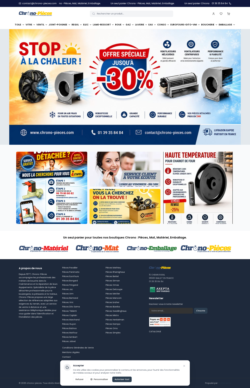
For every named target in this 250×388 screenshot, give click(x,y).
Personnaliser (101, 379)
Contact (66, 356)
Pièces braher (112, 302)
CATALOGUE (155, 331)
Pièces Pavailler (70, 267)
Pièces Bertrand (70, 298)
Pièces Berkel (112, 276)
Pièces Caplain (69, 315)
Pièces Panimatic (71, 272)
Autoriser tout (122, 379)
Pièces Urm (67, 293)
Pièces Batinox (69, 328)
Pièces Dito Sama (71, 306)
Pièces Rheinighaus (115, 272)
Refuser (80, 379)
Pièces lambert (69, 337)
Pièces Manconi (113, 298)
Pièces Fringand (70, 285)
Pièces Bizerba (113, 306)
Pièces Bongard (70, 280)
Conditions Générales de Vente (78, 347)
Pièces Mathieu (113, 267)
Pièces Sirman (113, 280)
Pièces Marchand (71, 319)
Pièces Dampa (113, 324)
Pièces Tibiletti (69, 311)
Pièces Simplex (113, 332)
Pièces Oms (112, 328)
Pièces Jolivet (69, 341)
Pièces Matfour (69, 332)
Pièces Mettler (113, 293)
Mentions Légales (71, 352)
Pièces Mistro (112, 315)
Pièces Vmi (67, 302)
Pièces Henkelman (115, 319)
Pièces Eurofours (70, 276)
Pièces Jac (67, 289)
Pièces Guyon (69, 324)
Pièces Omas (112, 285)
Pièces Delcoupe (114, 289)
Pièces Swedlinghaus (116, 311)
